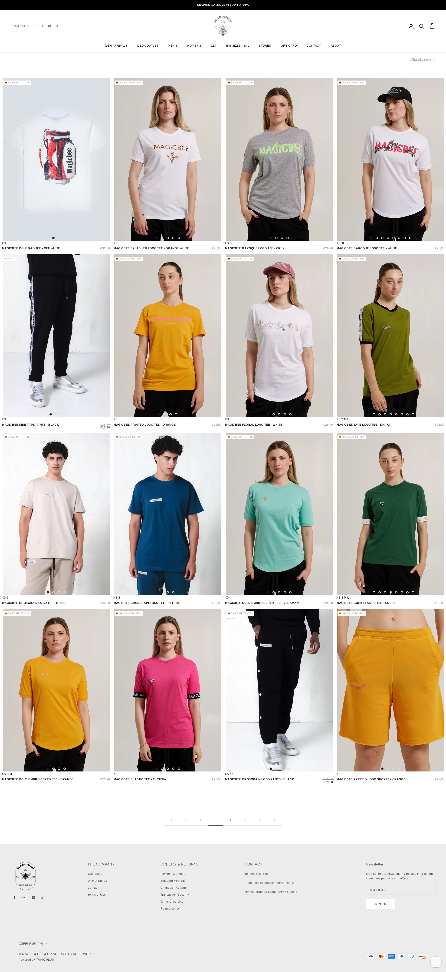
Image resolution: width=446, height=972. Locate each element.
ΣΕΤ (213, 45)
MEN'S (172, 45)
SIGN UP (380, 904)
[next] (104, 159)
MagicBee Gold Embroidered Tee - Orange (38, 779)
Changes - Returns (174, 887)
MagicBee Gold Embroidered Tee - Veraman (262, 603)
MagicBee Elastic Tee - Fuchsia (140, 779)
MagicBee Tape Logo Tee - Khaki (363, 424)
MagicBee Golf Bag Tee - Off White (31, 248)
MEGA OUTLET (147, 45)
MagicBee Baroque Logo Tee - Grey (255, 248)
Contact (93, 887)
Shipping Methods (173, 880)
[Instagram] (42, 26)
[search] (421, 25)
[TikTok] (57, 26)
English (18, 26)
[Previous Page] (171, 820)
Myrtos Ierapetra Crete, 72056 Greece (271, 892)
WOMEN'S (194, 45)
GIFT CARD (289, 45)
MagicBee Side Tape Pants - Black (30, 424)
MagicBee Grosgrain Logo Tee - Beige (34, 603)
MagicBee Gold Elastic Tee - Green (366, 603)
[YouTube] (49, 26)
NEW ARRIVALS (116, 45)
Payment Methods (173, 873)
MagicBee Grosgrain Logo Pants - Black (259, 779)
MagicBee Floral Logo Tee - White (253, 424)
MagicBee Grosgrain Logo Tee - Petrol (147, 603)
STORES (265, 45)
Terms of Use (97, 894)
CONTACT (314, 45)
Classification (421, 59)
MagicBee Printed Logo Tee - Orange (145, 424)
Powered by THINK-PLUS (36, 959)
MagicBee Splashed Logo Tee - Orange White (151, 248)
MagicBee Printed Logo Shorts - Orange (371, 779)
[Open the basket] (432, 26)
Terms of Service (172, 901)
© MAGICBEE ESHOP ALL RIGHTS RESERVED (55, 954)
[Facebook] (35, 26)
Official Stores (97, 880)
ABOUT (336, 45)
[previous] (8, 159)
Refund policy (170, 908)
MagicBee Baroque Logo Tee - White (367, 248)
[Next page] (274, 820)
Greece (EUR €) (31, 944)
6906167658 (259, 873)
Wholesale (95, 873)
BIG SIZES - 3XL (237, 45)
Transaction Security (175, 894)
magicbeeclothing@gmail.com (276, 883)
